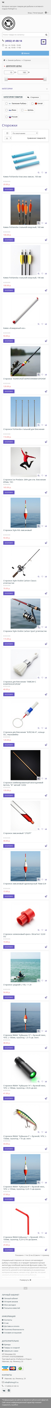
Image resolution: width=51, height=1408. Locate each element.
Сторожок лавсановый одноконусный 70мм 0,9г (24, 883)
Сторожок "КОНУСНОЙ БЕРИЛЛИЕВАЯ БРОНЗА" (24, 378)
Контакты (8, 1320)
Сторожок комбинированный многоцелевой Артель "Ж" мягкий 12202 (23, 783)
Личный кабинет (11, 1298)
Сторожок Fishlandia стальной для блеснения (23, 429)
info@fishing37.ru (11, 1382)
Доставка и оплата (11, 1326)
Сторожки (27, 60)
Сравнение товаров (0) (36, 138)
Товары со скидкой (12, 1347)
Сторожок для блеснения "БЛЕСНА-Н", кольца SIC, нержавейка (23, 733)
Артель (30, 110)
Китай (39, 103)
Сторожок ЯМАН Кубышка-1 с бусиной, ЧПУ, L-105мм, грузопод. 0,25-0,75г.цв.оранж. (24, 1238)
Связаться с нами (11, 1351)
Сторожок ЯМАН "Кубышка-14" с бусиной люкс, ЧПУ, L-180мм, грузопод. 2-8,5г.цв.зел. (24, 1086)
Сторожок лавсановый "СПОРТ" (17, 833)
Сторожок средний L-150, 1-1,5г (17, 984)
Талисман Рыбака (18, 103)
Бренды (7, 1344)
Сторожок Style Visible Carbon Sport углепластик (25, 631)
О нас (6, 1323)
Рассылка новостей (12, 1308)
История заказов (11, 1301)
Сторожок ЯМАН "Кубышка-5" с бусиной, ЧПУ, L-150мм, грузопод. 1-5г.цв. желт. (25, 1137)
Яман (13, 110)
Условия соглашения (12, 1332)
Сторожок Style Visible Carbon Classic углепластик (19, 581)
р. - (16, 72)
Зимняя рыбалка (14, 60)
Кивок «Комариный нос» (14, 328)
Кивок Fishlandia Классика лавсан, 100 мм (22, 176)
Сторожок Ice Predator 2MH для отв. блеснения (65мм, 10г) (24, 480)
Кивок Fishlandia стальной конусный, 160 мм (23, 227)
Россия (14, 117)
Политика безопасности (14, 1329)
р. (29, 72)
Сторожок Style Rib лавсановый (17, 530)
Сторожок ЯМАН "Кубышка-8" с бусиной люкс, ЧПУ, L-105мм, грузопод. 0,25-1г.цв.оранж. (24, 1187)
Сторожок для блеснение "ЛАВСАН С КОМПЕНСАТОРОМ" (19, 682)
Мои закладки (10, 1305)
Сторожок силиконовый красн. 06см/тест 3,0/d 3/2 (24, 935)
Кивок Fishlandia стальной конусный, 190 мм (23, 277)
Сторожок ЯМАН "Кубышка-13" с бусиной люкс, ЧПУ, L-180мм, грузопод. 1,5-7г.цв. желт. (24, 1036)
